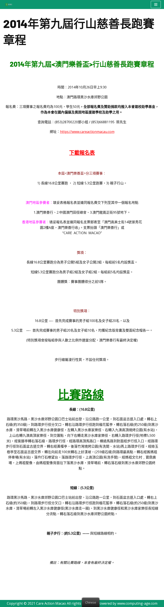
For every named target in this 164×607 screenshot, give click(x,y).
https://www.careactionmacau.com (87, 131)
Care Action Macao (51, 603)
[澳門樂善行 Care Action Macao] (7, 4)
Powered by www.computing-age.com (127, 603)
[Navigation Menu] (156, 4)
